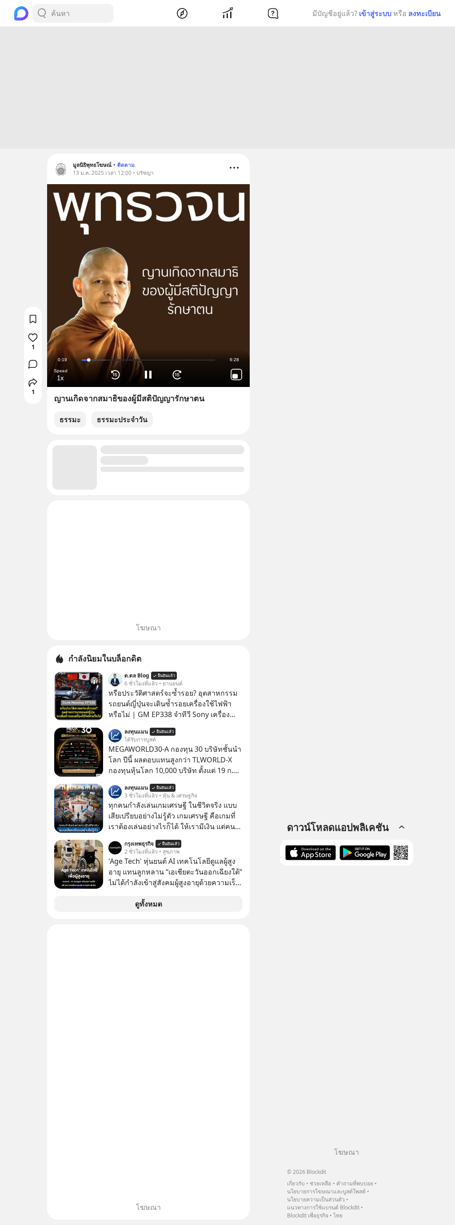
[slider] (148, 360)
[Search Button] (41, 13)
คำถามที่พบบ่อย (354, 1183)
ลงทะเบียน (424, 13)
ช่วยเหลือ (320, 1183)
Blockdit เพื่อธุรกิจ (307, 1215)
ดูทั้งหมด (148, 904)
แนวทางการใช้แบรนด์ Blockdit (323, 1207)
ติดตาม (126, 165)
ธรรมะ (70, 419)
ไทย (338, 1215)
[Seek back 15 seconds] (117, 375)
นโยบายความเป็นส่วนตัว (316, 1199)
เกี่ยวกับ (296, 1183)
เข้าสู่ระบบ (375, 13)
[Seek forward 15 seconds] (179, 375)
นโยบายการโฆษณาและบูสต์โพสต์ (326, 1191)
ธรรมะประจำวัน (122, 419)
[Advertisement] (227, 87)
